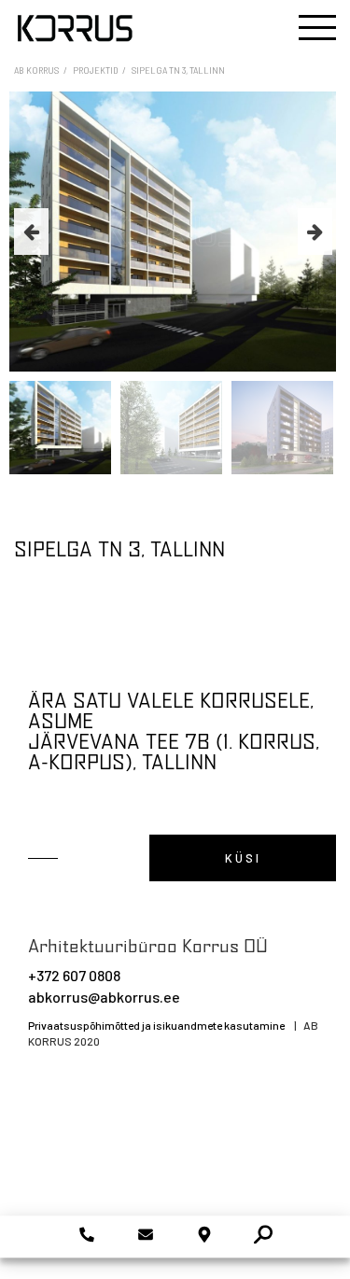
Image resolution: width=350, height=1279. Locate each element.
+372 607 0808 (74, 975)
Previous (31, 231)
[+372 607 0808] (86, 1238)
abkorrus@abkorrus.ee (104, 996)
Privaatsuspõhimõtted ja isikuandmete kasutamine (156, 1025)
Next (315, 231)
